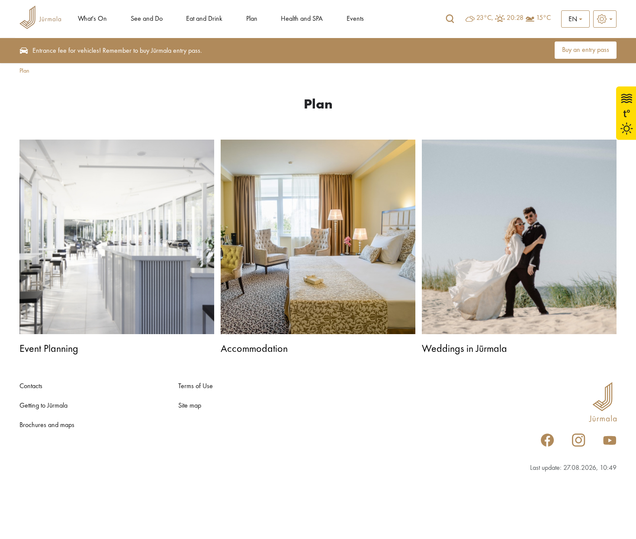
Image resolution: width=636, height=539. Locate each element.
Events (355, 19)
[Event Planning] (116, 236)
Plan (251, 19)
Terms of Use (195, 386)
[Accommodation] (318, 236)
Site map (189, 405)
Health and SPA (302, 19)
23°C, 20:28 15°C (513, 18)
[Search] (450, 19)
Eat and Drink (204, 19)
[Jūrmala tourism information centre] (40, 19)
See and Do (147, 19)
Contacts (30, 386)
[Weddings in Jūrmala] (519, 236)
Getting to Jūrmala (43, 405)
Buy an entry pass (585, 50)
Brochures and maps (46, 425)
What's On (92, 19)
